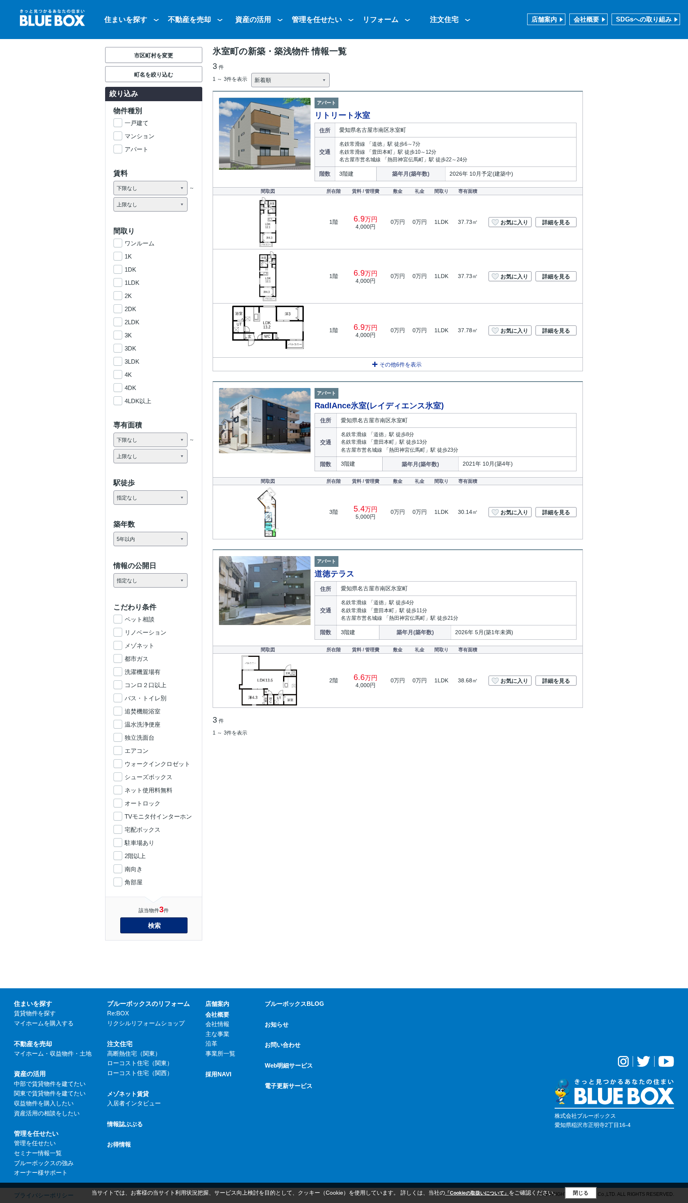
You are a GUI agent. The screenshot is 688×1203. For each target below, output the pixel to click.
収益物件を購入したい (44, 1103)
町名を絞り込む (153, 74)
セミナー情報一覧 (38, 1153)
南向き (134, 869)
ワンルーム (139, 243)
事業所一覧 (220, 1053)
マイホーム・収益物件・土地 (53, 1053)
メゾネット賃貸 (128, 1093)
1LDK (132, 282)
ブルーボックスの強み (44, 1163)
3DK (130, 348)
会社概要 (586, 19)
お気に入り (514, 222)
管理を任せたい (317, 20)
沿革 (211, 1043)
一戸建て (137, 123)
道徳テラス (334, 573)
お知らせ (277, 1024)
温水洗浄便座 (142, 724)
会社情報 (217, 1024)
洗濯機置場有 (142, 671)
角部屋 (134, 882)
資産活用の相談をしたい (47, 1113)
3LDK (132, 361)
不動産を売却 (189, 20)
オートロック (142, 803)
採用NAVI (218, 1074)
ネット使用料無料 (148, 790)
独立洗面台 (139, 737)
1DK (130, 269)
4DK (130, 387)
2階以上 (135, 855)
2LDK (132, 322)
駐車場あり (139, 842)
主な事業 (217, 1034)
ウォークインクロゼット (157, 763)
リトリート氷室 (342, 115)
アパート (137, 149)
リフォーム (381, 20)
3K (128, 335)
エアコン (137, 750)
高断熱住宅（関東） (134, 1053)
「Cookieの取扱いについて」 (477, 1193)
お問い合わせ (283, 1044)
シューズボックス (148, 777)
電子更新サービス (289, 1085)
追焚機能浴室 (142, 711)
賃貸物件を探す (35, 1013)
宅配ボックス (142, 829)
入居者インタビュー (134, 1103)
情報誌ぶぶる (125, 1124)
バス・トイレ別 (145, 698)
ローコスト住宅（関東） (140, 1063)
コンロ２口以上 (145, 685)
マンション (139, 136)
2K (128, 295)
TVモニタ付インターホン (158, 816)
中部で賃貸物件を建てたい (50, 1083)
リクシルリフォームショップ (146, 1023)
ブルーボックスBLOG (294, 1003)
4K (128, 374)
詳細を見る (556, 222)
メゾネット (139, 645)
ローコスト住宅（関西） (140, 1073)
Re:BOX (118, 1013)
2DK (130, 309)
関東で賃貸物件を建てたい (50, 1093)
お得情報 (119, 1144)
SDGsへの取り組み (644, 19)
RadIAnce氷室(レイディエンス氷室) (379, 405)
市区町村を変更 (153, 55)
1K (128, 256)
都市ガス (137, 658)
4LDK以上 (138, 401)
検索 (154, 925)
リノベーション (145, 632)
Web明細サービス (289, 1065)
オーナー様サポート (41, 1172)
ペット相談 (139, 619)
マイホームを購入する (44, 1023)
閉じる (580, 1193)
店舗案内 (544, 19)
